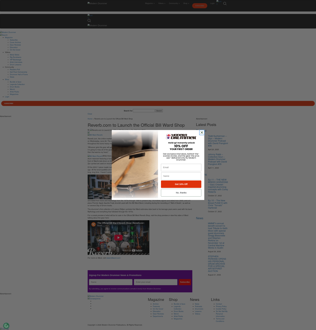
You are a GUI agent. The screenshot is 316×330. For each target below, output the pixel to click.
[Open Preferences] (6, 326)
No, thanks (181, 192)
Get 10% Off (181, 184)
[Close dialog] (202, 132)
